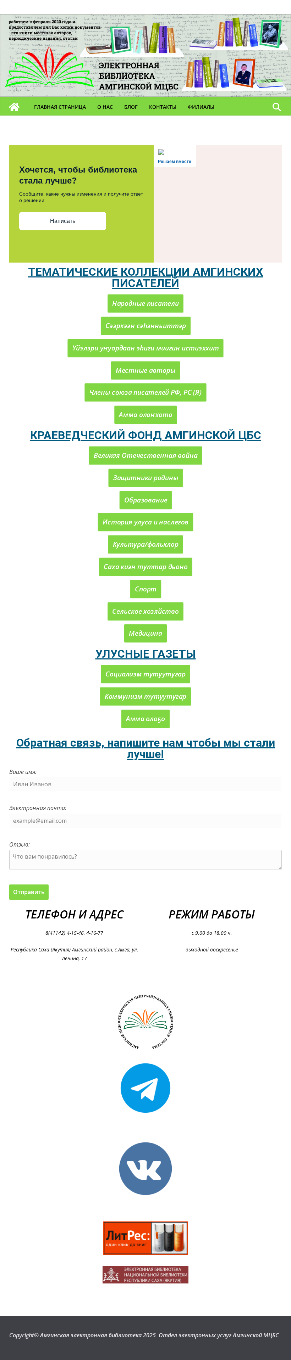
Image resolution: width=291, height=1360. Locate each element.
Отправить (29, 892)
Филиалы (201, 106)
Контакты (162, 106)
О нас (105, 106)
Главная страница (60, 106)
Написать (62, 221)
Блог (131, 106)
